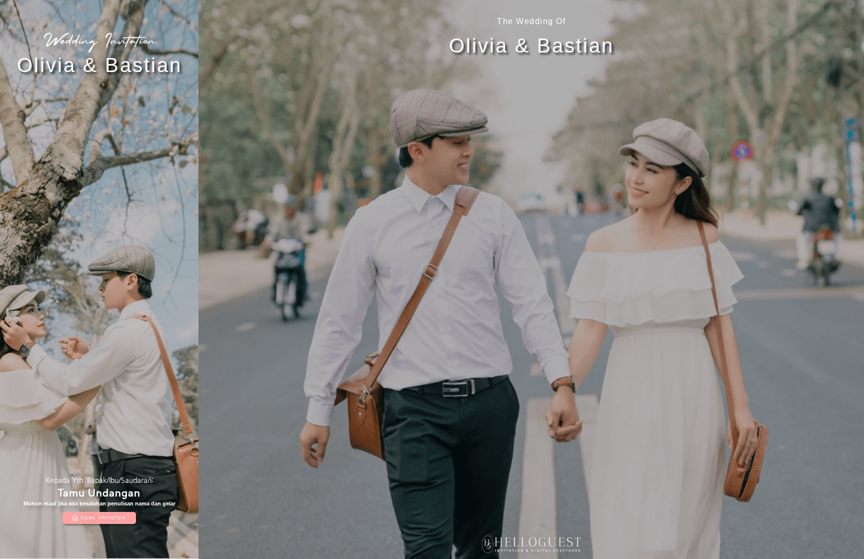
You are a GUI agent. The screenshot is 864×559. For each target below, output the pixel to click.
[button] (99, 518)
